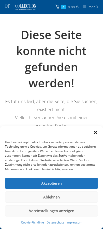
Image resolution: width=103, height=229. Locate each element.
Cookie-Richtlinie (32, 222)
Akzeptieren (51, 183)
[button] (95, 132)
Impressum (74, 222)
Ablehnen (51, 196)
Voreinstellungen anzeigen (51, 210)
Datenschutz (55, 222)
